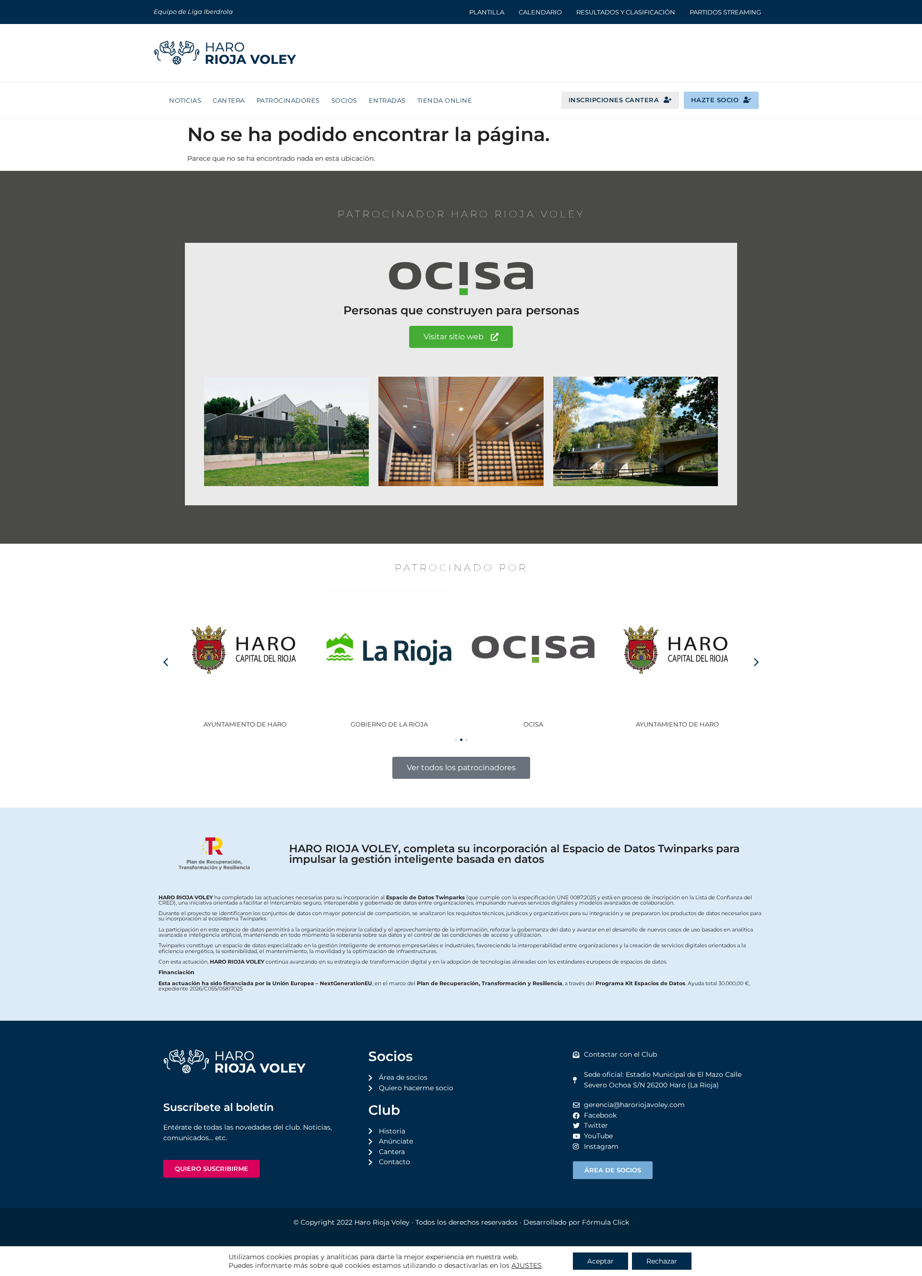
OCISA (533, 724)
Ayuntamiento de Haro (245, 724)
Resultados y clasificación (625, 12)
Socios (344, 100)
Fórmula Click (605, 1222)
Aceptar (600, 1261)
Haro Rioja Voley (382, 1222)
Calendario (540, 12)
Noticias (185, 100)
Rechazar (661, 1261)
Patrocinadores (288, 100)
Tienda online (445, 100)
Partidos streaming (725, 12)
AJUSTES (526, 1265)
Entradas (387, 100)
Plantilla (486, 12)
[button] (756, 662)
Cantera (229, 100)
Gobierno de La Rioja (389, 724)
